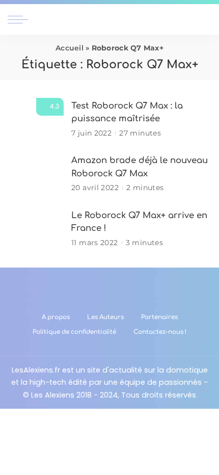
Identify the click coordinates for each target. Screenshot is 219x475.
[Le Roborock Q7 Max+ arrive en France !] (36, 228)
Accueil (70, 47)
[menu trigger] (20, 19)
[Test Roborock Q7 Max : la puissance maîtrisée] (36, 119)
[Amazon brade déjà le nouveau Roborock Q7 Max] (36, 174)
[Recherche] (205, 19)
